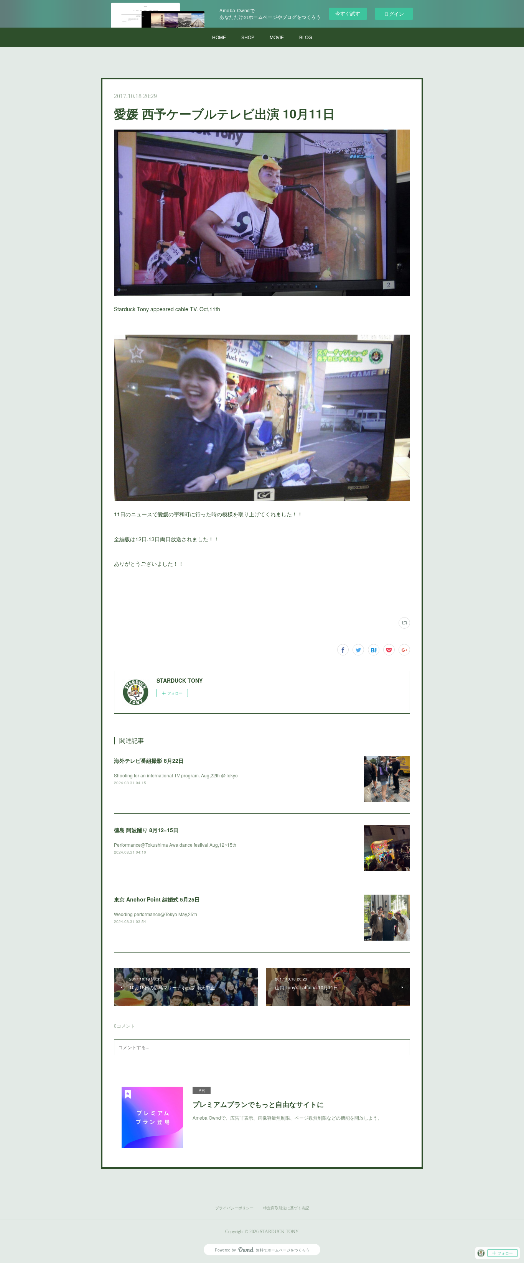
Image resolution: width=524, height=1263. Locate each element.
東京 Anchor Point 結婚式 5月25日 (157, 899)
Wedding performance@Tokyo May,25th (155, 914)
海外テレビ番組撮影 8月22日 (149, 760)
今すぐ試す (347, 13)
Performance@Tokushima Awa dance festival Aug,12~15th (175, 844)
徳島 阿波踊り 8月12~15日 (146, 830)
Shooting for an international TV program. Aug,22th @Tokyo (176, 775)
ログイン (394, 13)
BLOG (305, 37)
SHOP (247, 37)
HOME (219, 37)
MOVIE (277, 37)
